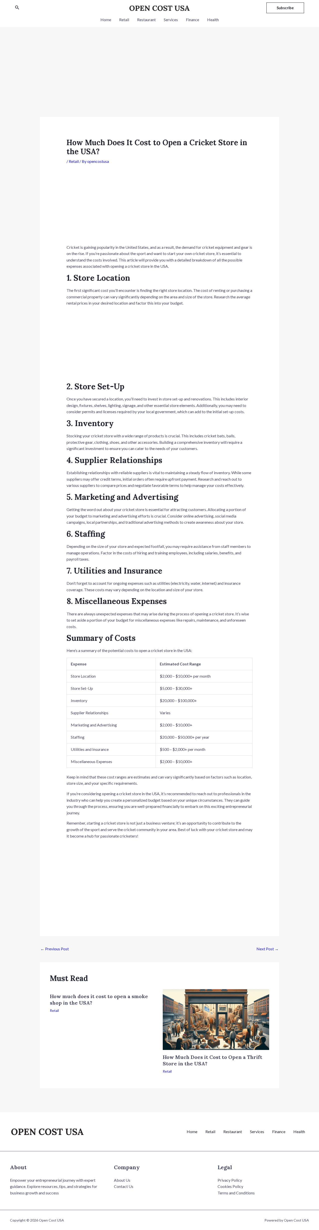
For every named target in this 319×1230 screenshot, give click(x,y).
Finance (192, 19)
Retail (124, 19)
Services (171, 19)
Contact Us (123, 1186)
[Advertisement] (159, 80)
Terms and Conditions (236, 1192)
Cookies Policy (230, 1186)
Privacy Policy (230, 1180)
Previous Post (54, 948)
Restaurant (146, 19)
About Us (122, 1180)
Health (213, 19)
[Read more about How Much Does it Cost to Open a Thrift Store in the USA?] (216, 1019)
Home (105, 19)
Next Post (267, 948)
